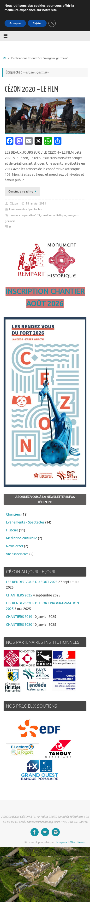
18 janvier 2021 (36, 203)
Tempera (61, 842)
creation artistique (54, 215)
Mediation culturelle (21, 538)
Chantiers (13, 514)
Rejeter (37, 23)
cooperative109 (29, 215)
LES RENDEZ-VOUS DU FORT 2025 (32, 582)
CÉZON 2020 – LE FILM (31, 89)
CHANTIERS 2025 (19, 595)
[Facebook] (34, 832)
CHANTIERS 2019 (19, 617)
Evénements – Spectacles (25, 522)
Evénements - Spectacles (25, 209)
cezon (14, 215)
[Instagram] (56, 832)
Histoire (12, 530)
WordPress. (77, 842)
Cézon (14, 203)
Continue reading (20, 191)
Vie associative (17, 554)
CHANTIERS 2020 (19, 625)
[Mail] (45, 832)
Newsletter (14, 546)
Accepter (15, 23)
